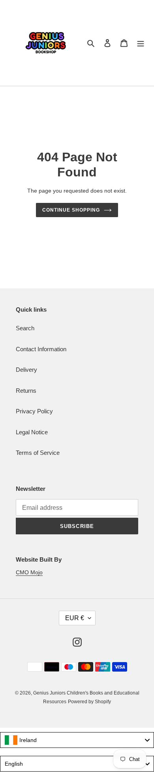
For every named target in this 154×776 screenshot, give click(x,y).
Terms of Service (38, 452)
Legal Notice (32, 432)
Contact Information (41, 349)
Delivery (26, 369)
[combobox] (77, 740)
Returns (26, 390)
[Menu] (140, 42)
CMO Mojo (29, 572)
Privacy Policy (34, 411)
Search (25, 328)
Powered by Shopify (89, 701)
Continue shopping (71, 210)
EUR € (74, 618)
